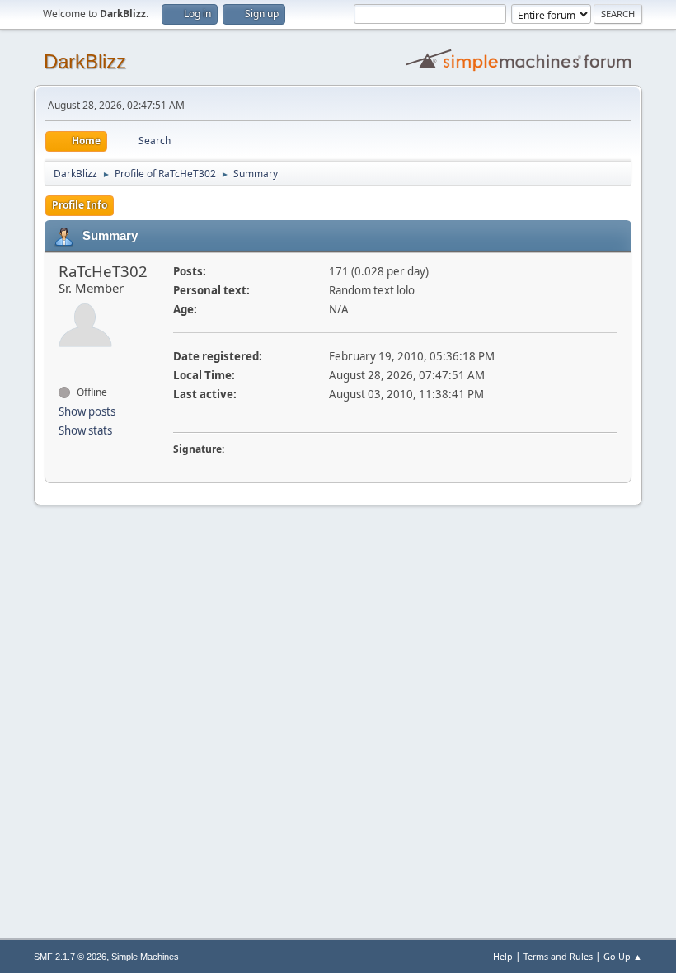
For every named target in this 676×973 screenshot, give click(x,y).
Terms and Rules (558, 956)
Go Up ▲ (622, 956)
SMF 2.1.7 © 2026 (70, 956)
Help (503, 956)
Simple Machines (145, 956)
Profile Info (79, 205)
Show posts (87, 411)
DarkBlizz (85, 61)
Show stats (85, 430)
